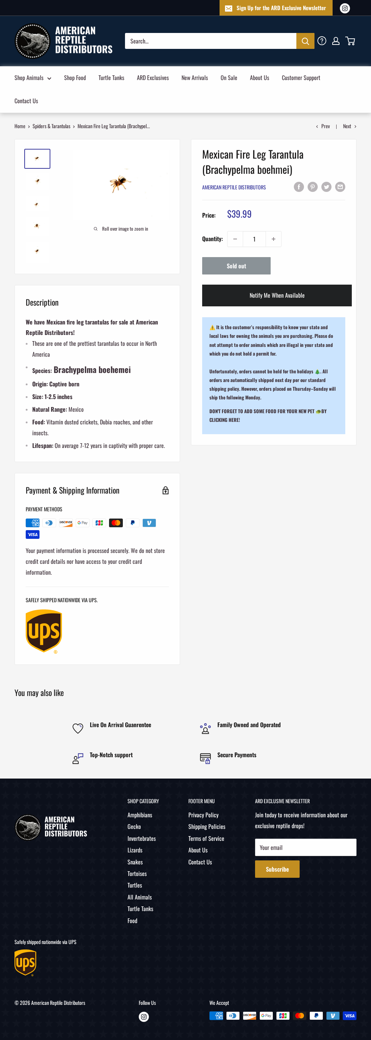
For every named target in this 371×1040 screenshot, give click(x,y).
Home (19, 126)
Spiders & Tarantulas (51, 126)
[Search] (305, 41)
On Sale (229, 77)
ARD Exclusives (153, 77)
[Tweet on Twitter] (326, 186)
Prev (325, 126)
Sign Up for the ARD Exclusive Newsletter (281, 8)
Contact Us (26, 100)
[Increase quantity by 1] (273, 239)
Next (347, 126)
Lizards (135, 850)
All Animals (140, 897)
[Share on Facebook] (299, 186)
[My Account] (335, 41)
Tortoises (137, 873)
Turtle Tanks (111, 77)
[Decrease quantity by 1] (235, 239)
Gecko (134, 826)
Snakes (135, 861)
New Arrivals (195, 77)
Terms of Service (206, 838)
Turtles (135, 885)
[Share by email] (340, 186)
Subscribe (277, 869)
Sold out (236, 265)
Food (132, 920)
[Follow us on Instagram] (345, 7)
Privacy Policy (203, 814)
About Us (259, 77)
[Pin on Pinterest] (313, 186)
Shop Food (75, 77)
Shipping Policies (206, 826)
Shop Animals (28, 77)
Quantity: (212, 238)
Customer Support (301, 77)
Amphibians (140, 814)
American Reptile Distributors (234, 187)
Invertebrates (142, 838)
